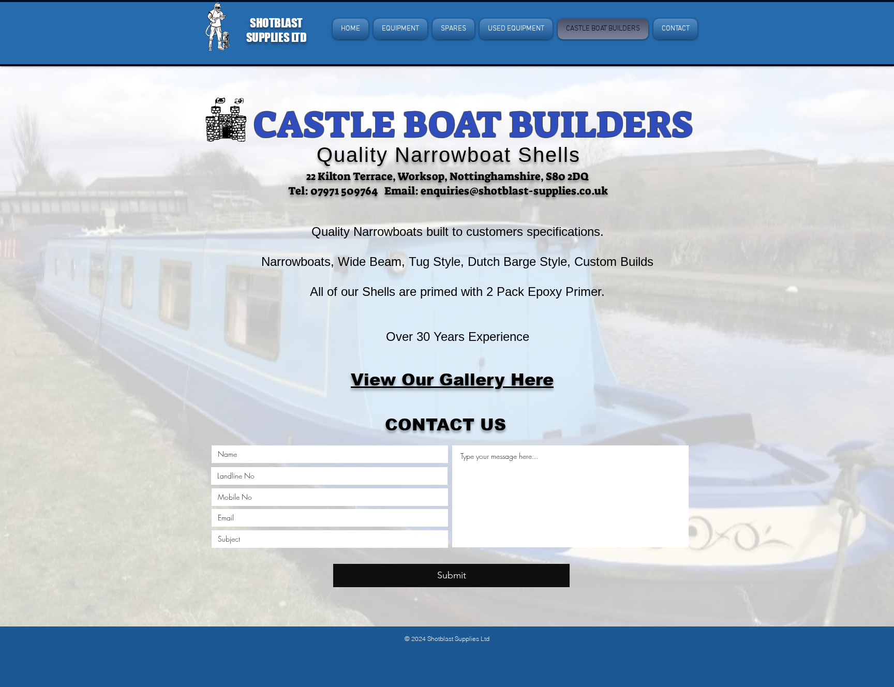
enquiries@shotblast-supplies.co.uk (514, 191)
